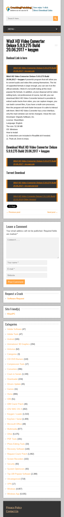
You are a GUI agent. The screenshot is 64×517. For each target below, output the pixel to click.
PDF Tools (12, 439)
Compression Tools (16, 364)
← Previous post (13, 212)
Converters (12, 369)
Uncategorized (13, 479)
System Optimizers (16, 469)
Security (11, 464)
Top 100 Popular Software (18, 474)
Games (10, 389)
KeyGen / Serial (14, 419)
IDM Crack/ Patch (15, 404)
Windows (11, 489)
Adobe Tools (12, 334)
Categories (12, 354)
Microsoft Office (14, 424)
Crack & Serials (14, 374)
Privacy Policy (14, 507)
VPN (9, 484)
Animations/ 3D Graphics (18, 344)
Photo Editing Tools (16, 444)
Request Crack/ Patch (17, 454)
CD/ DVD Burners (15, 359)
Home (10, 394)
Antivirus (11, 349)
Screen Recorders (15, 459)
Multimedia (12, 429)
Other (9, 434)
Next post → (52, 212)
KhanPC (11, 314)
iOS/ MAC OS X (14, 409)
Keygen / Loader (14, 414)
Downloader (12, 379)
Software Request (15, 298)
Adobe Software (14, 329)
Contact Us (12, 511)
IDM (9, 399)
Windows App (13, 494)
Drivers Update (14, 384)
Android (10, 339)
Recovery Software (15, 449)
